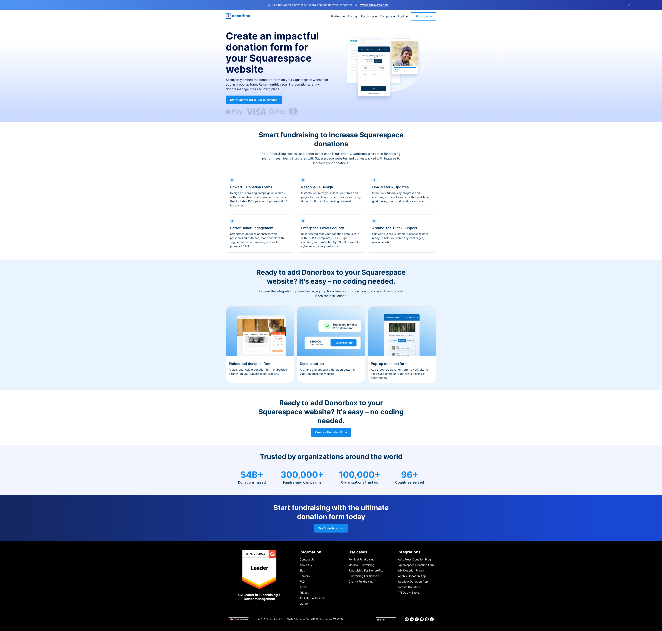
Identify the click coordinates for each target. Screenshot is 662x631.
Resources (367, 16)
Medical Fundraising (361, 565)
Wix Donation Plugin (411, 570)
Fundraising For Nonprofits (365, 570)
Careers (304, 576)
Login (401, 16)
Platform (336, 16)
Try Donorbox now (331, 528)
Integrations (409, 552)
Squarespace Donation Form (416, 565)
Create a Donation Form (331, 432)
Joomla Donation (409, 587)
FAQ (302, 581)
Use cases (357, 552)
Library (304, 603)
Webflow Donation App (413, 581)
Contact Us (306, 559)
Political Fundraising (361, 559)
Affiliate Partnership (312, 598)
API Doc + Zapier (409, 592)
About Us (305, 565)
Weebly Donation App (412, 576)
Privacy (304, 592)
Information (310, 552)
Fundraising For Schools (363, 576)
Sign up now (423, 16)
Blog (302, 570)
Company (386, 16)
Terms (303, 587)
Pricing (352, 16)
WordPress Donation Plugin (415, 559)
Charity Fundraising (361, 581)
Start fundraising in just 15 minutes (253, 100)
